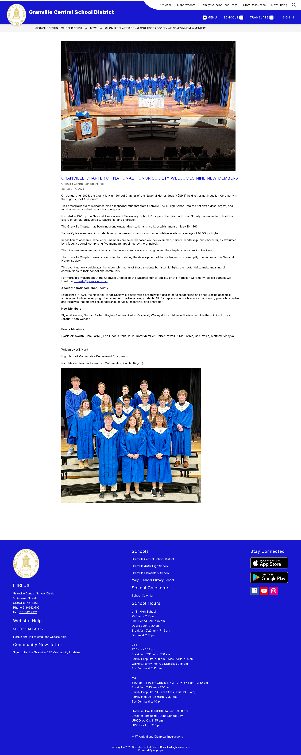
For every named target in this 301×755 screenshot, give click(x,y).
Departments (186, 5)
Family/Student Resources (219, 5)
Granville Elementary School (150, 573)
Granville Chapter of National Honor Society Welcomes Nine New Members (155, 28)
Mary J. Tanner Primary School (153, 580)
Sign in (288, 17)
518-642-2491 (28, 612)
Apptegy (158, 750)
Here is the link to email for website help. (40, 637)
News (93, 28)
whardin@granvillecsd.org (91, 281)
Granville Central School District (58, 28)
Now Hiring (279, 5)
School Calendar (143, 595)
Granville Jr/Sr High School (150, 566)
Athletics (166, 5)
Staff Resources (254, 5)
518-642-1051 (32, 607)
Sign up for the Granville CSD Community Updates (46, 652)
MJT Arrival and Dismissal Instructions (157, 736)
